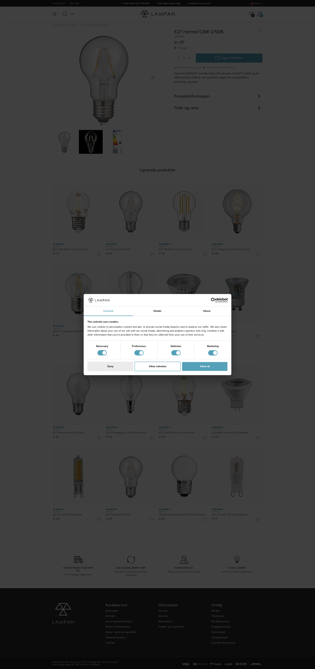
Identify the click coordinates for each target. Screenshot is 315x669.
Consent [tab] (108, 311)
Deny (110, 366)
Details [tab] (158, 311)
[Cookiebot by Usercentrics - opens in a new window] (213, 300)
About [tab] (206, 311)
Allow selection (157, 366)
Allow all (205, 366)
